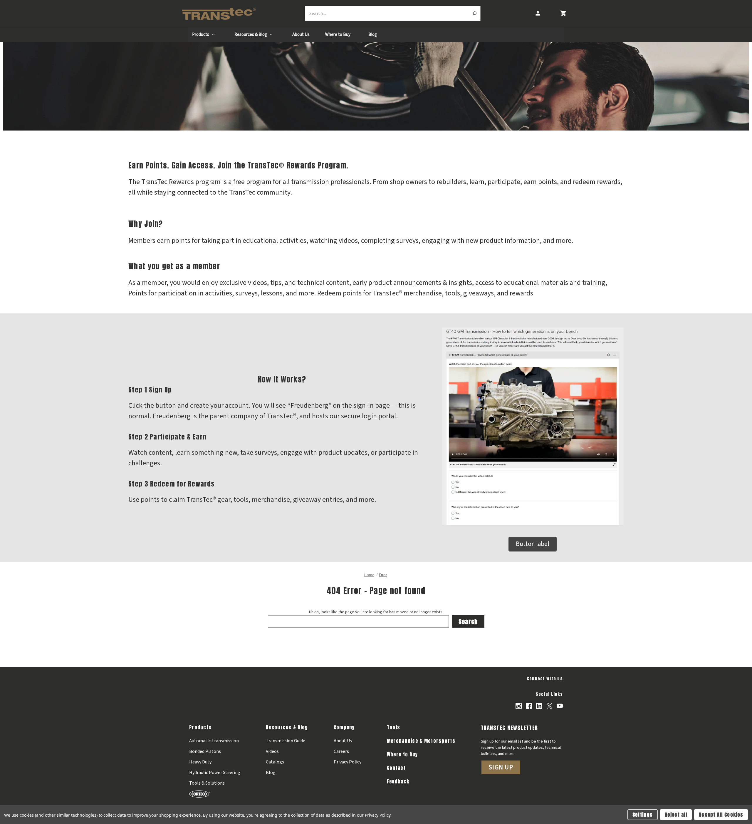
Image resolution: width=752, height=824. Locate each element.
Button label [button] (532, 543)
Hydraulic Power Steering (214, 772)
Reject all (676, 814)
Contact (396, 767)
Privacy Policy (347, 762)
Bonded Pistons (205, 751)
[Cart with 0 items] (563, 13)
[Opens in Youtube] (560, 706)
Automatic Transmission (214, 741)
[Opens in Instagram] (519, 706)
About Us (301, 34)
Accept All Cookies (721, 814)
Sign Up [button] (501, 767)
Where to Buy (337, 34)
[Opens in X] (549, 706)
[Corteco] (214, 794)
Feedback (398, 781)
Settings (642, 814)
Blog (372, 34)
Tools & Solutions (207, 783)
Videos (272, 751)
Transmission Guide (285, 741)
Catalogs (275, 762)
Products (201, 34)
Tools (393, 727)
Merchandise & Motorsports (421, 740)
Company (344, 727)
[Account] (537, 13)
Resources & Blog (251, 34)
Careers (341, 751)
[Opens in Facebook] (529, 706)
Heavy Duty (200, 762)
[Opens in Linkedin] (539, 706)
